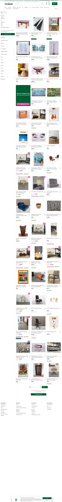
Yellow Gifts (33, 411)
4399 (40, 387)
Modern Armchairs (19, 414)
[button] (48, 1)
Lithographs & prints (4, 409)
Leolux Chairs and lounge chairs (21, 407)
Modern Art (18, 411)
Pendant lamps (3, 404)
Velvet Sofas (49, 407)
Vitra (47, 406)
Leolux (17, 404)
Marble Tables (49, 409)
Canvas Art (33, 404)
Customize (47, 500)
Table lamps (3, 412)
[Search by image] (43, 4)
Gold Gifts (33, 413)
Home (2, 11)
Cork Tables (33, 407)
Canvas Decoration (35, 406)
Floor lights (2, 410)
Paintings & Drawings (4, 413)
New (5, 11)
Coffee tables (3, 406)
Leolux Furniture (18, 406)
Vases (2, 407)
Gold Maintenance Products (36, 414)
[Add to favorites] (29, 33)
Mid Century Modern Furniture (21, 413)
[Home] (9, 4)
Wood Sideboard (49, 404)
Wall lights (2, 415)
